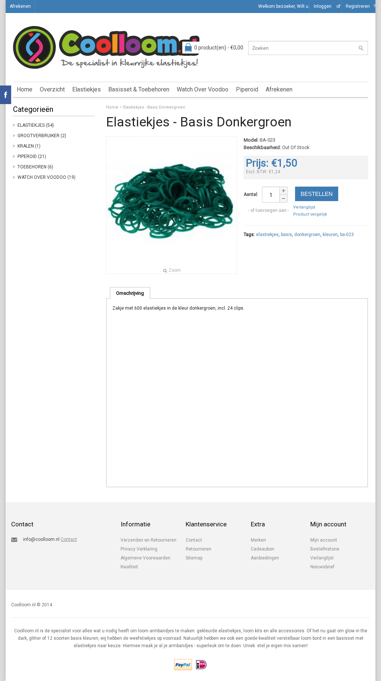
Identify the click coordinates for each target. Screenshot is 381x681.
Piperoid (247, 89)
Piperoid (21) (31, 156)
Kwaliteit (129, 566)
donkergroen (307, 234)
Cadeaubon (262, 549)
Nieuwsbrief (322, 566)
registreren (358, 6)
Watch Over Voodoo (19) (46, 177)
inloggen (323, 6)
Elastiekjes (86, 89)
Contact (69, 539)
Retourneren (198, 549)
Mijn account (323, 540)
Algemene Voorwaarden (145, 558)
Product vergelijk (310, 214)
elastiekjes (267, 234)
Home (24, 89)
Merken (258, 540)
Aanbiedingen (265, 558)
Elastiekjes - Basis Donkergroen (154, 107)
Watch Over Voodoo (202, 89)
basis (286, 234)
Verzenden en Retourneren (148, 540)
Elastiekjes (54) (35, 125)
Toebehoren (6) (35, 167)
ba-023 (347, 234)
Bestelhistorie (324, 549)
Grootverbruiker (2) (41, 135)
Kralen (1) (29, 146)
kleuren (330, 234)
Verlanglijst (304, 207)
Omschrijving (130, 293)
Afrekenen (20, 6)
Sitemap (194, 558)
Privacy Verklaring (139, 549)
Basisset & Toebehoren (138, 89)
